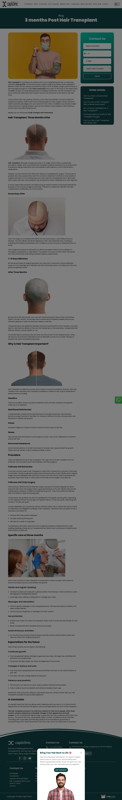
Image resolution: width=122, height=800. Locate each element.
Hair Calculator (61, 770)
